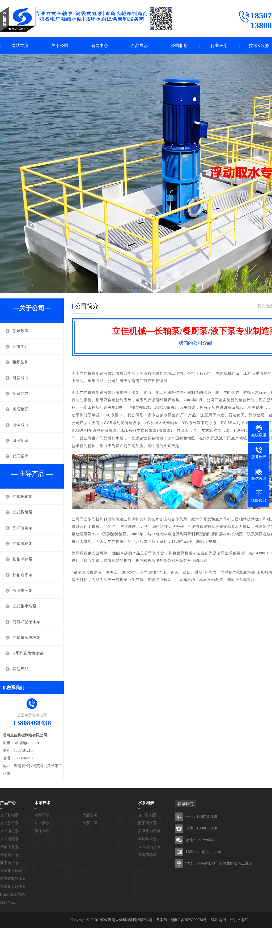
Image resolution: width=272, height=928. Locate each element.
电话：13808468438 (201, 828)
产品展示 (139, 45)
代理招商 (20, 456)
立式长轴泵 (22, 496)
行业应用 (219, 45)
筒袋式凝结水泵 (26, 622)
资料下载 (42, 815)
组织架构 (20, 362)
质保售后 (42, 831)
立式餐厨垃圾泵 (26, 637)
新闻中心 (99, 45)
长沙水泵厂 (239, 920)
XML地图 (218, 920)
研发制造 (20, 440)
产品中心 (8, 803)
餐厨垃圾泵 (147, 839)
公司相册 (179, 45)
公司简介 (20, 346)
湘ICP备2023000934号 (189, 920)
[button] (113, 288)
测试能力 (20, 425)
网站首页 (19, 45)
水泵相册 (146, 803)
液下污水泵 (147, 823)
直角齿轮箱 (147, 855)
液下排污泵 (22, 590)
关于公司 (59, 45)
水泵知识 (89, 823)
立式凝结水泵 (149, 847)
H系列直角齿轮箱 (27, 653)
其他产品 (20, 669)
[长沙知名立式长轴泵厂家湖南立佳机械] (86, 19)
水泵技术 (42, 803)
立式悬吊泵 (22, 512)
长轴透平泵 (22, 575)
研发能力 (20, 378)
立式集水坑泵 (24, 606)
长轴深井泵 (22, 559)
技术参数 (42, 823)
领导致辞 (20, 331)
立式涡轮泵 (22, 543)
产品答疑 (89, 815)
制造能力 (20, 393)
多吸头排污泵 (149, 831)
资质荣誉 (20, 409)
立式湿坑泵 (22, 528)
